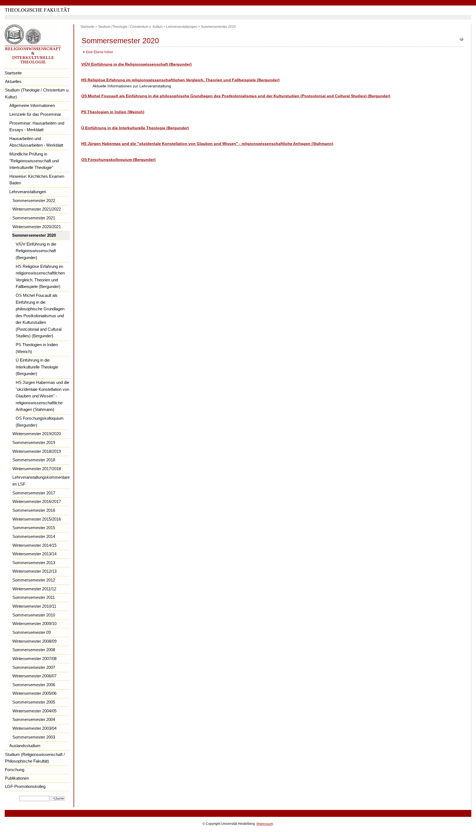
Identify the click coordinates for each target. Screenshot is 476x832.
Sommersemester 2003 (33, 737)
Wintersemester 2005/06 (34, 693)
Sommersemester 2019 (33, 442)
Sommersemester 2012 (33, 580)
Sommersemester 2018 (33, 459)
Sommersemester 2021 (33, 218)
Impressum (264, 823)
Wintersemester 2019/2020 (36, 433)
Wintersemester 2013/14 (34, 553)
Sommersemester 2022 (33, 200)
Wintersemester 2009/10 (34, 623)
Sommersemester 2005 (33, 702)
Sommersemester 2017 (33, 493)
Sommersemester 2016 (33, 510)
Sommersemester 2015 (33, 527)
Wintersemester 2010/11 (34, 606)
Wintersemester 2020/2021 (36, 226)
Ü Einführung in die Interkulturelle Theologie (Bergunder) (37, 367)
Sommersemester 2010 (33, 615)
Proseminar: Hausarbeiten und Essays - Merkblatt (36, 126)
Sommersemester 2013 (33, 562)
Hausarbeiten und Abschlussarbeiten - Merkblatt (36, 142)
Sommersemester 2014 (33, 536)
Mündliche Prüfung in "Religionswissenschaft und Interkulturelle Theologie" (34, 161)
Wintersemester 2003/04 (34, 728)
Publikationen (17, 778)
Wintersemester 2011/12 (34, 588)
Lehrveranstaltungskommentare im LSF (41, 480)
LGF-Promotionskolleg (25, 786)
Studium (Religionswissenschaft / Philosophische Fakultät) (35, 758)
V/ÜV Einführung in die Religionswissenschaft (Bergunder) (36, 251)
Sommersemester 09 (31, 632)
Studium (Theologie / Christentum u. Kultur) (37, 93)
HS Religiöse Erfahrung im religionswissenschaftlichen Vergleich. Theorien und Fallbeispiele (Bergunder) (40, 276)
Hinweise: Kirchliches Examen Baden (36, 179)
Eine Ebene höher (99, 52)
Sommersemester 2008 (33, 649)
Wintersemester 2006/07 (34, 676)
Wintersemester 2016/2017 (36, 501)
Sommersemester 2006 (33, 684)
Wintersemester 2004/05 (34, 711)
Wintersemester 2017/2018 (36, 468)
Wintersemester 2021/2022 (36, 209)
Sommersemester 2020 (34, 235)
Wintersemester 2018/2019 (36, 451)
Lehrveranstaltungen (27, 191)
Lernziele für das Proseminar (35, 114)
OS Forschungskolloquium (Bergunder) (40, 421)
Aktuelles (13, 81)
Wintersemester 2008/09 (34, 641)
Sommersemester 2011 (33, 597)
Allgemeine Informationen (32, 105)
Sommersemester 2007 (33, 667)
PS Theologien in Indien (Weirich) (37, 348)
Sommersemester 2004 (33, 719)
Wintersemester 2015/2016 (36, 519)
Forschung (14, 769)
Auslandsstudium (24, 745)
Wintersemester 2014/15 (34, 545)
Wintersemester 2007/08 (34, 658)
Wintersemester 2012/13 (34, 571)
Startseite (13, 73)
